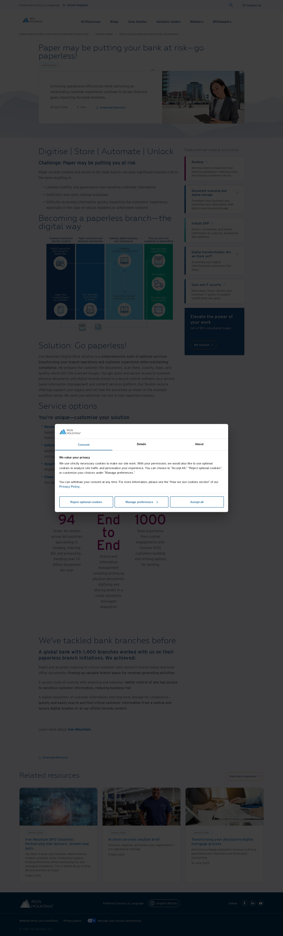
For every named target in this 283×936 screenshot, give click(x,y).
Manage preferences (139, 501)
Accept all (197, 501)
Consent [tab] (84, 444)
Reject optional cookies (86, 501)
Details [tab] (141, 444)
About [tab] (199, 444)
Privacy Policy (69, 486)
